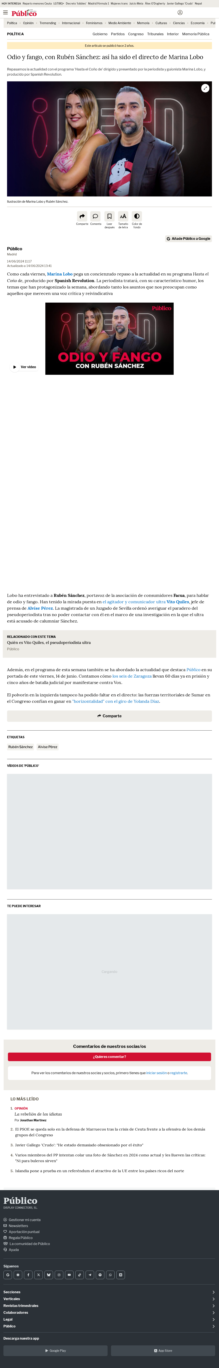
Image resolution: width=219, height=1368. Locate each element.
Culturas (161, 23)
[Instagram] (59, 1275)
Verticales (11, 1299)
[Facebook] (28, 1275)
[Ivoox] (120, 1275)
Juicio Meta (136, 3)
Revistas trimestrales (20, 1306)
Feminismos (94, 23)
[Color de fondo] (137, 216)
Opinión (28, 23)
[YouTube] (69, 1275)
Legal (7, 1319)
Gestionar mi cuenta (24, 1220)
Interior (173, 34)
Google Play (58, 1350)
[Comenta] (95, 216)
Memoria (143, 23)
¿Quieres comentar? (109, 1057)
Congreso (136, 34)
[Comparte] (82, 216)
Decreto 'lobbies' (76, 3)
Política (12, 23)
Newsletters (18, 1226)
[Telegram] (90, 1275)
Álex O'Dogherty (155, 3)
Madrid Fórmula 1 (98, 3)
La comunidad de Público (29, 1244)
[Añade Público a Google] (7, 1275)
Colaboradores (15, 1313)
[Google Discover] (18, 1275)
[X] (38, 1275)
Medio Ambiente (119, 23)
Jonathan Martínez (33, 1120)
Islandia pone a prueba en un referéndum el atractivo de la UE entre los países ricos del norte (99, 1170)
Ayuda (13, 1250)
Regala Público (20, 1238)
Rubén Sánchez (20, 747)
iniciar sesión (156, 1073)
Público (14, 248)
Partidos (118, 34)
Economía (198, 23)
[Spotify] (100, 1275)
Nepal (198, 3)
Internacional (71, 23)
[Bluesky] (48, 1275)
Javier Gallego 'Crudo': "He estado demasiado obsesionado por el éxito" (79, 1144)
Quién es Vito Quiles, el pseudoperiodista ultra (49, 642)
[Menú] (5, 12)
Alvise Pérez (40, 608)
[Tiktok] (79, 1275)
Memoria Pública (195, 34)
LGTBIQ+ (58, 3)
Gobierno (100, 34)
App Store (165, 1350)
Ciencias (179, 23)
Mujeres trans (119, 3)
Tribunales (155, 34)
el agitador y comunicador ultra (146, 601)
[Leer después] (109, 216)
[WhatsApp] (110, 1275)
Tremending (48, 23)
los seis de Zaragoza (132, 676)
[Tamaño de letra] (123, 216)
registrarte (178, 1073)
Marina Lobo (60, 274)
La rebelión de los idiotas (38, 1114)
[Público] (102, 13)
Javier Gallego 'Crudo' (180, 3)
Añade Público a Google (191, 239)
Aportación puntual (24, 1232)
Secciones (11, 1292)
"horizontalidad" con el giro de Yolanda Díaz (115, 701)
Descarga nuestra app (21, 1338)
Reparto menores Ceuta (37, 3)
